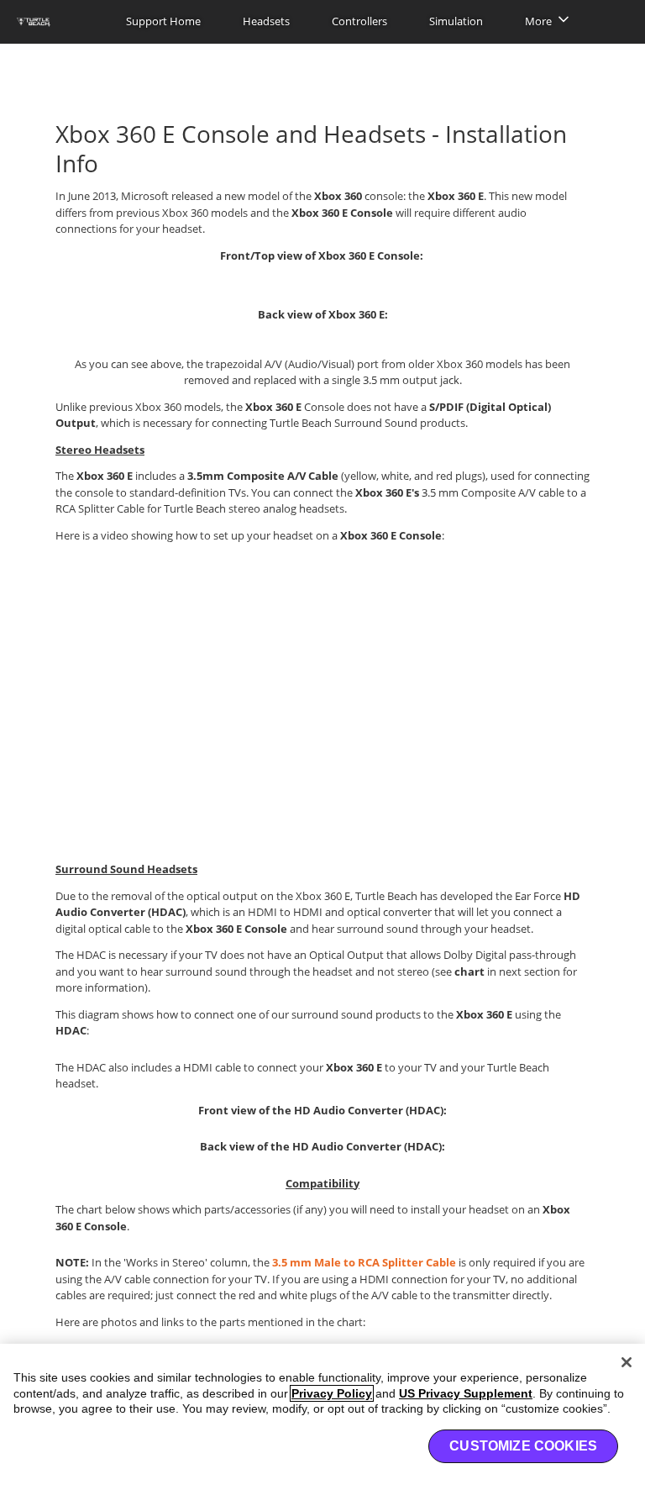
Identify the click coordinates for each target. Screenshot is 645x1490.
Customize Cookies (523, 1446)
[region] (322, 1417)
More (538, 21)
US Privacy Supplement (465, 1393)
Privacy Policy (331, 1393)
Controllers (359, 21)
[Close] (626, 1362)
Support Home (163, 21)
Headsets (266, 21)
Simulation (456, 21)
